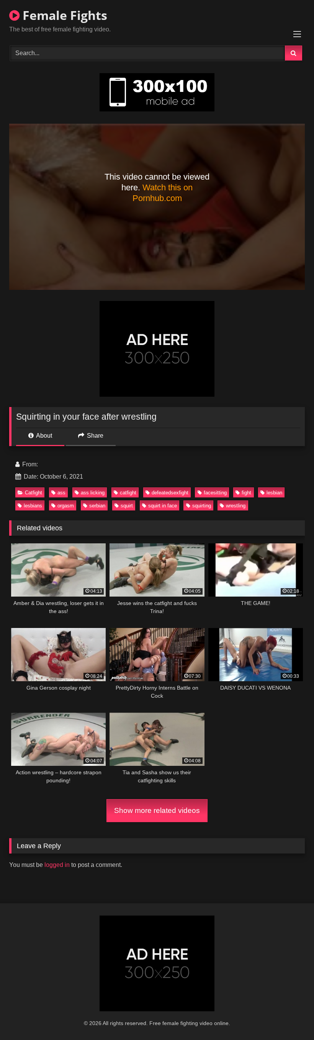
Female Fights (63, 15)
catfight (128, 492)
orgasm (65, 506)
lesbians (33, 506)
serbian (97, 506)
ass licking (93, 492)
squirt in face (162, 506)
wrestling (235, 506)
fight (246, 492)
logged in (57, 865)
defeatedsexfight (170, 492)
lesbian (274, 492)
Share (94, 435)
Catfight (33, 492)
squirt (127, 506)
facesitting (215, 492)
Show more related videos (157, 810)
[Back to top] (290, 1017)
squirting (201, 506)
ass (61, 492)
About (43, 435)
